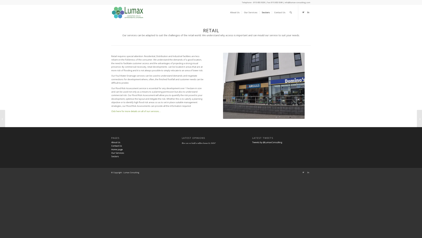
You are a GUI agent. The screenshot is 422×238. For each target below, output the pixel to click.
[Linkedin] (308, 12)
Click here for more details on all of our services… (136, 111)
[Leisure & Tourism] (419, 119)
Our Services (117, 152)
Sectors (115, 156)
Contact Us (116, 145)
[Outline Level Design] (2, 119)
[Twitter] (303, 12)
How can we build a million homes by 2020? (199, 143)
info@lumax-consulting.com (297, 2)
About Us (115, 142)
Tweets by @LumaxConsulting (267, 142)
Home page (117, 149)
